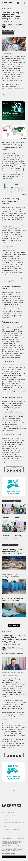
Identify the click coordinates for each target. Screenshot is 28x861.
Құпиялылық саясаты (10, 815)
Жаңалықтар (6, 8)
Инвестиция (12, 30)
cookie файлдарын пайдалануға (13, 852)
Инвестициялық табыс (7, 32)
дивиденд (4, 30)
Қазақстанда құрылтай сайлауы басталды (12, 576)
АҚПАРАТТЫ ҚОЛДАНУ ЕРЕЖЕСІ (12, 829)
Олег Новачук (19, 653)
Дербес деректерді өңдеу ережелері (14, 822)
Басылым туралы (9, 812)
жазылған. (5, 696)
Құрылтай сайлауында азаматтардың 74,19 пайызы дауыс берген (12, 551)
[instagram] (4, 805)
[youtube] (19, 805)
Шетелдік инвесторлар (7, 33)
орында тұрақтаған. (9, 747)
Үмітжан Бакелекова (13, 647)
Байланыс (7, 826)
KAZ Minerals (5, 653)
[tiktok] (9, 805)
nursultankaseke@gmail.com (13, 27)
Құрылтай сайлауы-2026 (11, 833)
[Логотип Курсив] (7, 2)
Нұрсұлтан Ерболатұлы (14, 24)
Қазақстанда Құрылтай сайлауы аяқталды (12, 599)
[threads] (14, 805)
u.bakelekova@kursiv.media (13, 650)
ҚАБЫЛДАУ (14, 857)
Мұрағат (6, 819)
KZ (21, 3)
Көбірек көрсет (14, 625)
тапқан (9, 159)
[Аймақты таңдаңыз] (18, 3)
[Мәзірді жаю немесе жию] (25, 3)
